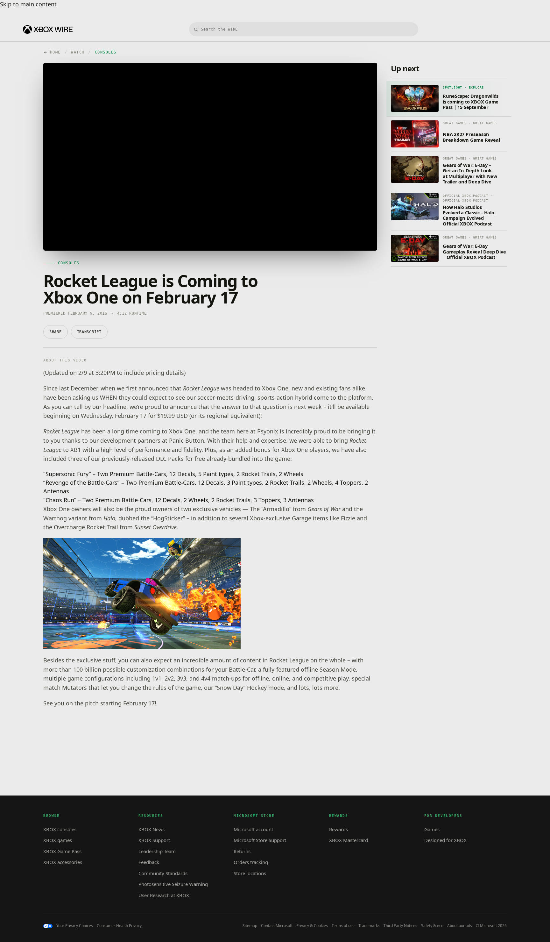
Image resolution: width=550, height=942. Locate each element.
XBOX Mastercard (348, 840)
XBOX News (151, 829)
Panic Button (186, 440)
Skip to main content (28, 4)
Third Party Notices (400, 925)
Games (432, 829)
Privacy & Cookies (312, 925)
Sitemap (250, 925)
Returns (242, 851)
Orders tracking (251, 862)
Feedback (148, 862)
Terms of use (343, 925)
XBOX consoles (59, 829)
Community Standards (162, 873)
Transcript (89, 332)
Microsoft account (253, 829)
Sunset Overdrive (155, 527)
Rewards (338, 829)
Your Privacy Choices (74, 925)
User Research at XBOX (163, 895)
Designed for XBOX (445, 840)
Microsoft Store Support (260, 840)
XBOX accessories (62, 862)
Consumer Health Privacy (119, 925)
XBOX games (57, 840)
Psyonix (267, 431)
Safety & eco (432, 925)
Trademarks (369, 925)
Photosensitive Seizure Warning (173, 884)
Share (55, 332)
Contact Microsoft (277, 925)
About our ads (459, 925)
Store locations (250, 873)
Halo (109, 518)
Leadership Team (157, 851)
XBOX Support (154, 840)
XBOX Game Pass (62, 851)
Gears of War (324, 509)
